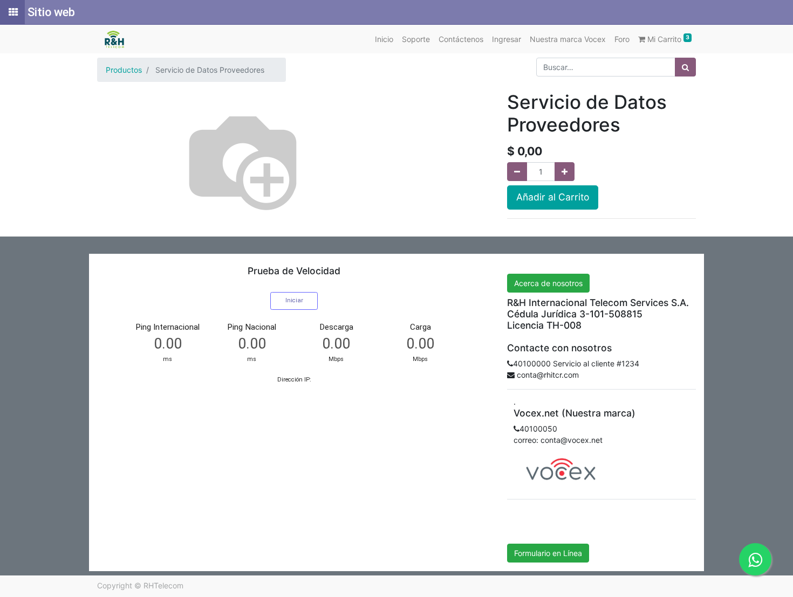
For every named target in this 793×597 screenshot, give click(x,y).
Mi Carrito (667, 39)
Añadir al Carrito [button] (552, 197)
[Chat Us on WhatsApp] (755, 559)
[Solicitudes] (12, 12)
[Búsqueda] (685, 67)
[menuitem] (384, 39)
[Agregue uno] (565, 171)
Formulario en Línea (548, 553)
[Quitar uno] (517, 171)
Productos (124, 69)
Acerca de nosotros (548, 283)
